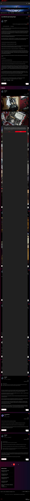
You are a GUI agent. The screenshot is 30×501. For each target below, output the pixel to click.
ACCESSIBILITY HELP (12, 491)
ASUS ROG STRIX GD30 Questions (5, 477)
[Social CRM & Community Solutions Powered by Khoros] (27, 499)
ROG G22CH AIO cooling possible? (5, 470)
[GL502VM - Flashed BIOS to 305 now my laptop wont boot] (28, 88)
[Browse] (2, 3)
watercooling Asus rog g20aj (4, 481)
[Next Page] (18, 464)
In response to (7, 379)
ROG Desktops (3, 471)
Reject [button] (9, 131)
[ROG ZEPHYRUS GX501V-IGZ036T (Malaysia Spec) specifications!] (27, 88)
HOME (4, 491)
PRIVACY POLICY (11, 494)
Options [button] (28, 23)
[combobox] (15, 8)
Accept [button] (21, 131)
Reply (27, 430)
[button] (2, 83)
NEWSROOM (7, 491)
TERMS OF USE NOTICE (7, 494)
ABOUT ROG (2, 491)
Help (26, 3)
